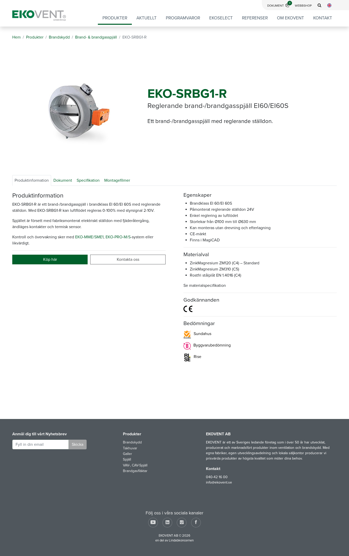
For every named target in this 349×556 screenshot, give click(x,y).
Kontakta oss (128, 259)
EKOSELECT (221, 18)
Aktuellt (146, 18)
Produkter (114, 18)
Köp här (50, 259)
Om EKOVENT (290, 18)
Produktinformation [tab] (32, 180)
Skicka (77, 444)
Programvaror (183, 18)
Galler (127, 454)
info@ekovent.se (219, 482)
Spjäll (127, 459)
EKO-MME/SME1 (89, 237)
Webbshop (303, 5)
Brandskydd (132, 442)
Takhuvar (130, 448)
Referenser (255, 18)
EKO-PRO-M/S (118, 237)
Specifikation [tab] (88, 180)
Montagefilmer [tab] (117, 180)
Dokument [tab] (62, 180)
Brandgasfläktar (135, 471)
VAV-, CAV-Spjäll (135, 465)
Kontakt (322, 18)
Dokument (278, 5)
